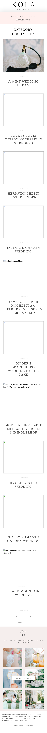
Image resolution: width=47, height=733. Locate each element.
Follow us (23, 631)
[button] (4, 729)
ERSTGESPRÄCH (23, 20)
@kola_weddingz (23, 678)
